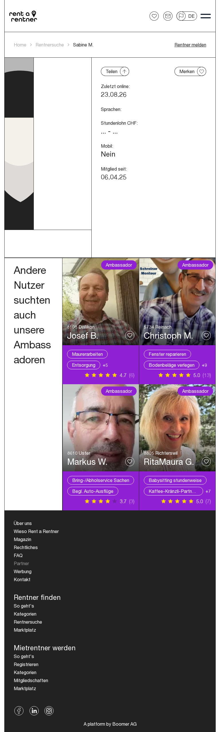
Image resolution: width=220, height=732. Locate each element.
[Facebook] (19, 711)
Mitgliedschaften (31, 680)
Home (20, 44)
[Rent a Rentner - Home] (23, 16)
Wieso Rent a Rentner (36, 531)
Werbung (23, 571)
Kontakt (22, 579)
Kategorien (25, 613)
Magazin (22, 539)
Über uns (23, 523)
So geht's (24, 605)
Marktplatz (25, 630)
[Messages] (168, 16)
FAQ (18, 555)
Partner (21, 563)
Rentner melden (190, 44)
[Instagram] (49, 711)
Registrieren (26, 664)
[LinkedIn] (34, 711)
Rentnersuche (50, 44)
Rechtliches (26, 547)
